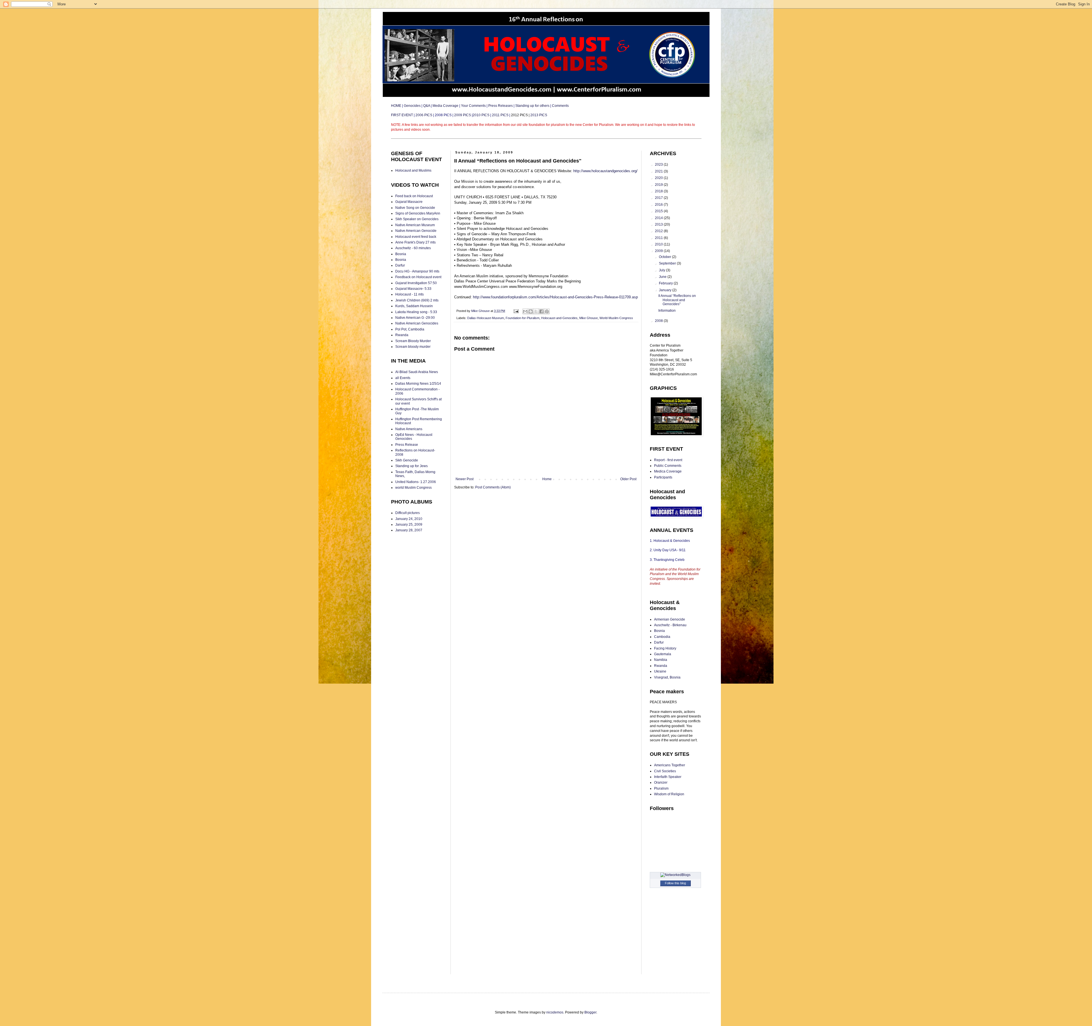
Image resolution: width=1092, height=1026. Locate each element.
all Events (402, 378)
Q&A (426, 106)
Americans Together (669, 765)
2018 (659, 191)
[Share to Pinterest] (547, 311)
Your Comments (473, 106)
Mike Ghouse (588, 318)
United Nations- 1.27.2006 (415, 482)
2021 (659, 171)
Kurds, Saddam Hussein (414, 306)
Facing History (665, 648)
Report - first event (668, 460)
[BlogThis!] (530, 311)
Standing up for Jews (411, 466)
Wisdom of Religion (669, 794)
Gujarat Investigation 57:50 (416, 283)
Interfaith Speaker (667, 777)
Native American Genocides (416, 323)
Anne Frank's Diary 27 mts (415, 242)
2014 (659, 218)
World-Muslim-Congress (616, 318)
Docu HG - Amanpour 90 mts (417, 271)
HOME (396, 106)
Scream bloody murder (413, 347)
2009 (659, 251)
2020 (659, 178)
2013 (659, 224)
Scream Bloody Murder (413, 341)
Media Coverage (445, 106)
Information (667, 311)
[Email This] (525, 311)
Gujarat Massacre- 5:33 (413, 289)
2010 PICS (481, 115)
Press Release (406, 445)
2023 (659, 165)
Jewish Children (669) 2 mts (417, 300)
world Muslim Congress (413, 488)
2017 (659, 198)
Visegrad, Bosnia (667, 677)
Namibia (660, 660)
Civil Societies (665, 771)
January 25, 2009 (408, 524)
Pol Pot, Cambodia (409, 329)
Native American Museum (415, 225)
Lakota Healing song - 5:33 (416, 312)
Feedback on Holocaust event (418, 277)
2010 (659, 244)
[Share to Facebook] (541, 311)
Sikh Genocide (406, 460)
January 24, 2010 (408, 519)
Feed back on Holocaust (414, 196)
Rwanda (401, 335)
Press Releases (500, 106)
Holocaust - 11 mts (409, 294)
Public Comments (667, 466)
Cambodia (662, 637)
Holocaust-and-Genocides (559, 318)
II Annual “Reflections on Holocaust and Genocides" (677, 300)
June (663, 277)
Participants (663, 477)
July (662, 270)
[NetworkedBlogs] (675, 875)
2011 (659, 238)
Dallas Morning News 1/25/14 (418, 384)
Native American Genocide (416, 231)
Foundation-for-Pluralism (522, 318)
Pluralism (661, 788)
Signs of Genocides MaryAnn (417, 213)
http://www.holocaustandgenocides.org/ (605, 171)
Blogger (590, 1012)
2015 (659, 211)
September (668, 263)
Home (547, 479)
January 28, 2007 (408, 530)
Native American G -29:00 (415, 318)
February (666, 283)
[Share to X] (536, 311)
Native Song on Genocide (415, 208)
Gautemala (662, 654)
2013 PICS (538, 115)
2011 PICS (500, 115)
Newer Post (464, 479)
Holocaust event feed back (415, 237)
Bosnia (400, 254)
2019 (659, 185)
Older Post (628, 479)
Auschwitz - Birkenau (670, 625)
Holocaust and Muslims (413, 170)
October (665, 257)
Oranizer (660, 782)
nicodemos (554, 1012)
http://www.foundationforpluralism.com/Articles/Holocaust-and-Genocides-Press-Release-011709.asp (555, 297)
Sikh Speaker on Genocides (417, 219)
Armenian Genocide (669, 619)
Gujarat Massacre (409, 202)
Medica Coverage (668, 471)
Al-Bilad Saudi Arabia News (416, 372)
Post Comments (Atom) (493, 487)
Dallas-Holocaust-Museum (485, 318)
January (665, 290)
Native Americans (408, 429)
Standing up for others (532, 106)
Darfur (400, 265)
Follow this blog (675, 883)
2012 (659, 231)
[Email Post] (516, 311)
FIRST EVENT (402, 115)
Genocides (412, 106)
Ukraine (660, 671)
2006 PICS (424, 115)
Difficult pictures (407, 513)
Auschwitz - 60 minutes (413, 248)
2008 (659, 321)
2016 (659, 205)
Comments (560, 106)
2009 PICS (462, 115)
